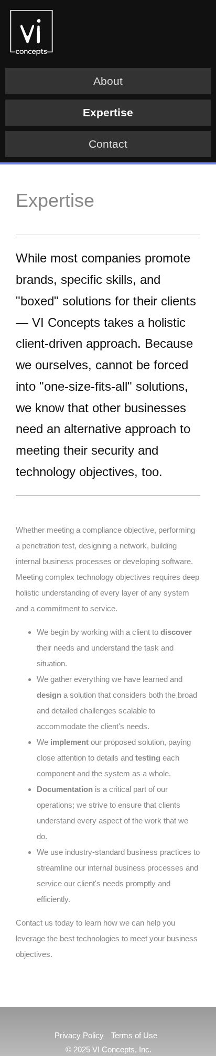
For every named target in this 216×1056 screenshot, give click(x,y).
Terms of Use (134, 1035)
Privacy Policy (79, 1035)
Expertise (108, 112)
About (108, 81)
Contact (108, 144)
